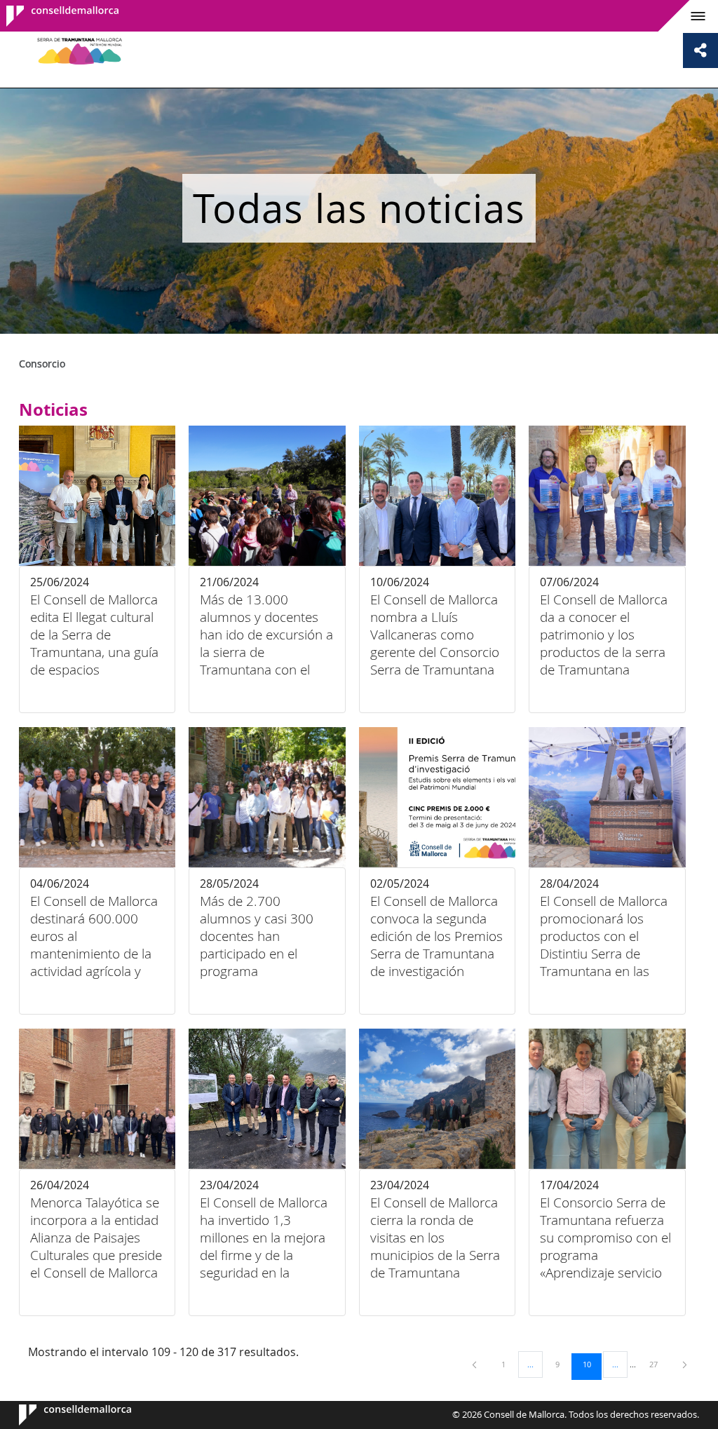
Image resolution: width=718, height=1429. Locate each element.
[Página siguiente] (684, 1364)
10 (592, 1363)
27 (658, 1363)
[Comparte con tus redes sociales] (700, 50)
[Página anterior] (475, 1364)
